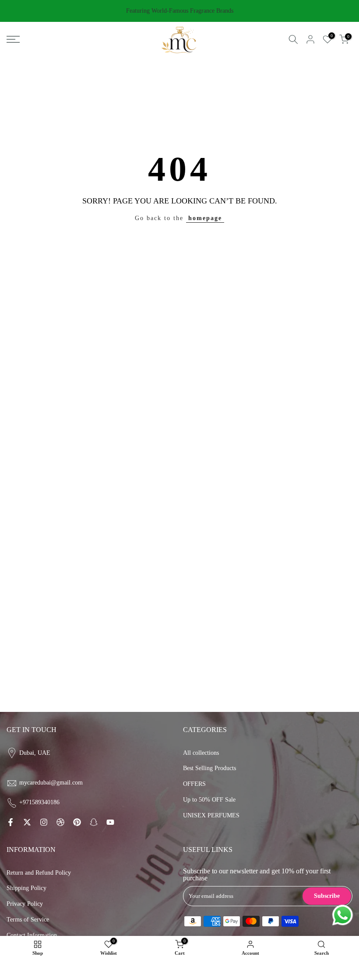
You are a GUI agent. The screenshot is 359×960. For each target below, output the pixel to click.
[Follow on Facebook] (10, 822)
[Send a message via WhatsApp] (343, 915)
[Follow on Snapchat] (94, 822)
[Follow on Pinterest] (77, 822)
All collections (201, 753)
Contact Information (32, 935)
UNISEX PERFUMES (211, 815)
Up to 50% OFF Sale (209, 799)
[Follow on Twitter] (27, 822)
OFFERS (194, 784)
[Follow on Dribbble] (60, 822)
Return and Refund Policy (39, 872)
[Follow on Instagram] (44, 822)
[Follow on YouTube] (110, 822)
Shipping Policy (26, 888)
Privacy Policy (25, 903)
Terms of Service (28, 919)
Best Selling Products (209, 768)
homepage (205, 218)
